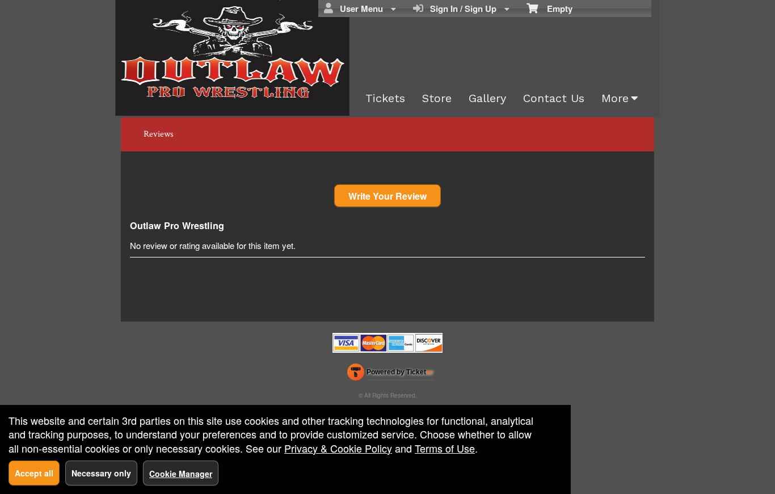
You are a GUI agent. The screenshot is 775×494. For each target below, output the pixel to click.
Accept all (34, 473)
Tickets (385, 98)
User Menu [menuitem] (359, 8)
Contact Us (553, 98)
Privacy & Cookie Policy (338, 448)
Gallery (487, 98)
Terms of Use (445, 448)
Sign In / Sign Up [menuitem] (461, 8)
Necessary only (101, 473)
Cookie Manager (180, 473)
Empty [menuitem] (555, 8)
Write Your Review (387, 195)
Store (437, 98)
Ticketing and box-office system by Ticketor (390, 374)
